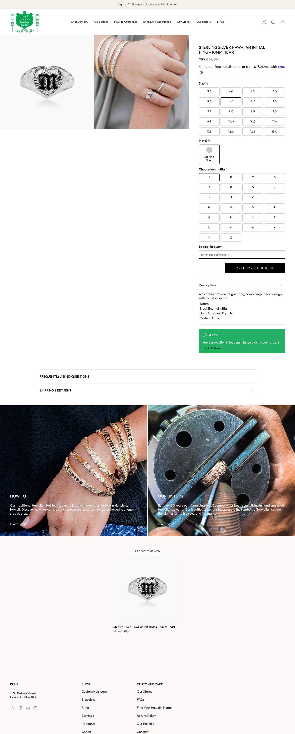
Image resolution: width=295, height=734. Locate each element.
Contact (143, 732)
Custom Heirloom (94, 691)
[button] (79, 22)
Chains (87, 732)
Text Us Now (211, 348)
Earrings (88, 716)
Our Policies (145, 724)
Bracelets (88, 699)
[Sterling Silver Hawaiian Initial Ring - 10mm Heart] (147, 589)
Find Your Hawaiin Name (154, 707)
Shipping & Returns (55, 390)
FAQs (140, 699)
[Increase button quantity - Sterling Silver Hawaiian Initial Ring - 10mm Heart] (218, 268)
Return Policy (146, 716)
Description (207, 285)
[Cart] (282, 22)
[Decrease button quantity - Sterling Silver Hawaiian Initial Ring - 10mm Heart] (204, 268)
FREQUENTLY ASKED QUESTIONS (64, 376)
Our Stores (144, 691)
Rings (86, 707)
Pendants (88, 724)
